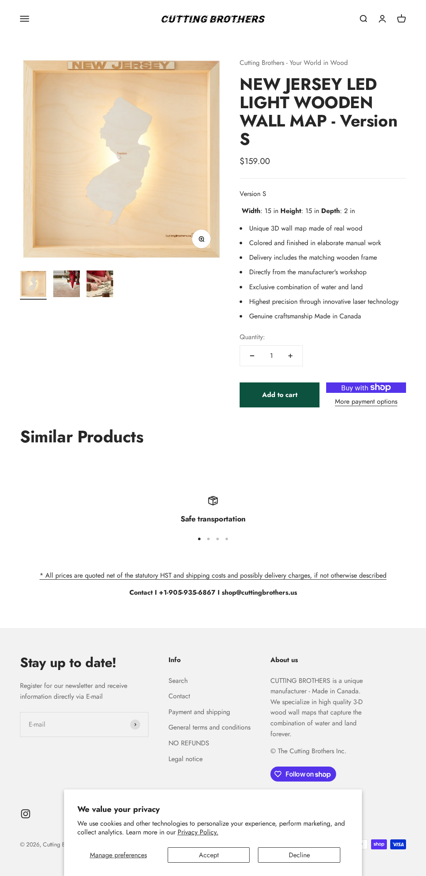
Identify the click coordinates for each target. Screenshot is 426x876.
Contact (179, 696)
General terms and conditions (209, 727)
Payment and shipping (199, 712)
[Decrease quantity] (252, 356)
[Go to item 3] (100, 285)
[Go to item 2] (66, 285)
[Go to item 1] (33, 285)
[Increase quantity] (290, 356)
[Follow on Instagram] (25, 813)
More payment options (366, 401)
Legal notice (185, 759)
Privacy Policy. (198, 832)
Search (178, 680)
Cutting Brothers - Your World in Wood (294, 62)
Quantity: (252, 337)
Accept (209, 855)
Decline (299, 855)
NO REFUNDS (188, 743)
